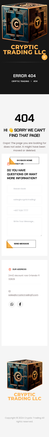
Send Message (21, 243)
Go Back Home (24, 160)
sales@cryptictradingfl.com (23, 295)
